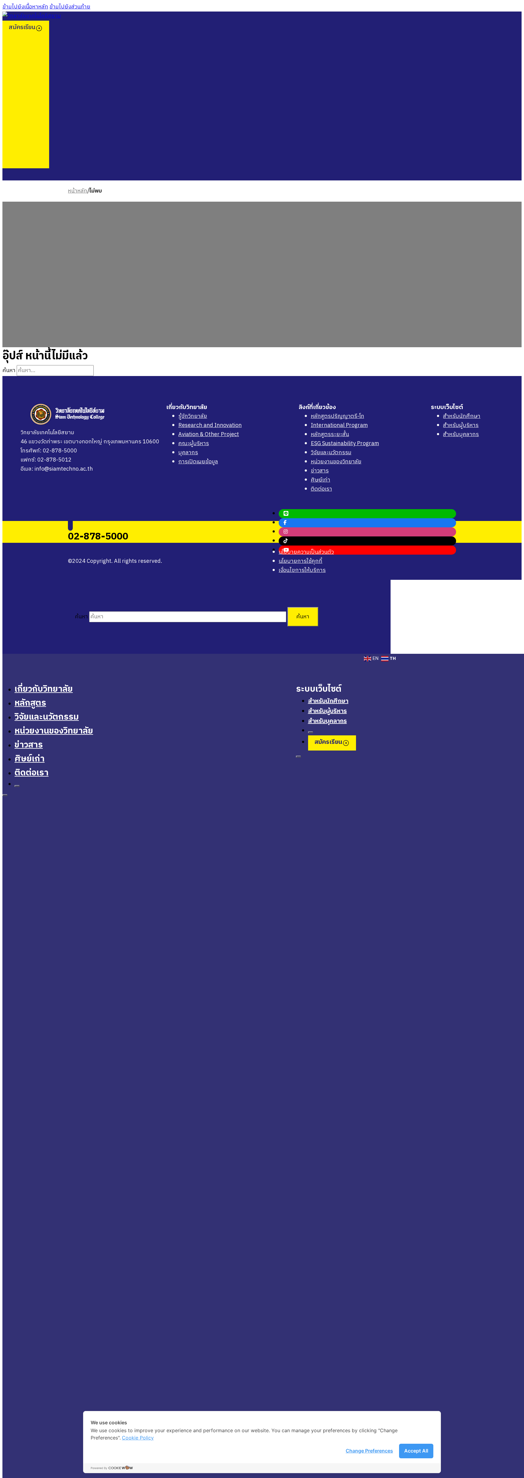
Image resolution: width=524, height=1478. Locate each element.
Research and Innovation (210, 425)
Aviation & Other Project (208, 434)
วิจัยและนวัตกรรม (331, 452)
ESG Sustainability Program (345, 443)
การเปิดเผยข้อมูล (198, 461)
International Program (339, 425)
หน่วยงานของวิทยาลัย (336, 461)
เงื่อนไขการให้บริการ (302, 570)
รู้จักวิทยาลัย (192, 416)
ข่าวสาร (320, 470)
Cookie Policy (138, 1438)
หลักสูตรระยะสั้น (330, 434)
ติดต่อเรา (321, 489)
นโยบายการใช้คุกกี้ (300, 561)
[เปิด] (17, 786)
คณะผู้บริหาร (193, 443)
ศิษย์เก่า (320, 480)
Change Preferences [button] (369, 1451)
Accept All (416, 1451)
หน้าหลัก (77, 191)
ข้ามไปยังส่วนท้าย (69, 7)
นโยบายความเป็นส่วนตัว (306, 552)
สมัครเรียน (22, 27)
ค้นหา (302, 616)
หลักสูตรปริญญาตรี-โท (337, 416)
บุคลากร (188, 452)
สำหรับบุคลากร (461, 434)
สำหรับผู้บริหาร (461, 425)
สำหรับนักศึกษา (461, 416)
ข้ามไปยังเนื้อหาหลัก (25, 7)
